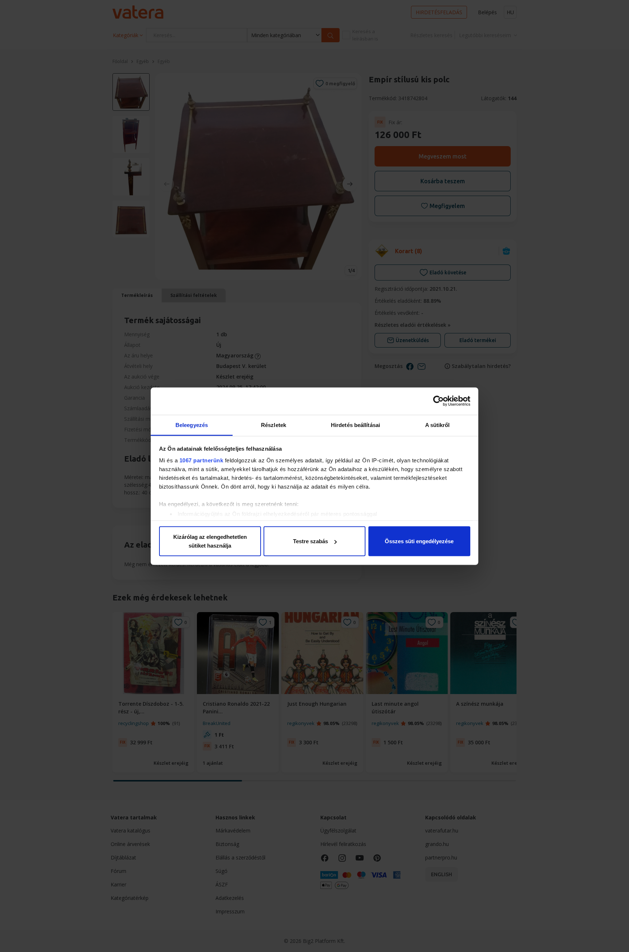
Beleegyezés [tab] (191, 425)
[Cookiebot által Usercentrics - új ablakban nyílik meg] (438, 401)
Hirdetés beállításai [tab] (355, 425)
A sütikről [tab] (437, 425)
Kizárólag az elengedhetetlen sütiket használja (210, 541)
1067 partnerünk (201, 460)
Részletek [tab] (273, 425)
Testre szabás (310, 541)
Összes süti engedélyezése (419, 541)
